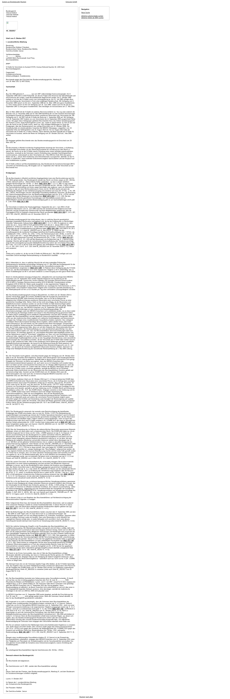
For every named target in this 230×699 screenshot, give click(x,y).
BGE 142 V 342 (57, 609)
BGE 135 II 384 (44, 184)
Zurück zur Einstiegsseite (11, 2)
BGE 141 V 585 (22, 201)
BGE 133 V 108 (36, 268)
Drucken (23, 2)
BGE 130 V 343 (53, 228)
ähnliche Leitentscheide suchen (92, 16)
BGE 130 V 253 (59, 212)
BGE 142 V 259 (67, 245)
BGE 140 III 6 (69, 474)
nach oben (89, 697)
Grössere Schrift (71, 2)
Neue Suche (85, 13)
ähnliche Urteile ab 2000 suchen (92, 18)
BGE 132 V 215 (39, 223)
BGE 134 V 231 (48, 196)
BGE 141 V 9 (67, 237)
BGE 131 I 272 (11, 447)
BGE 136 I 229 (24, 632)
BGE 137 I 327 (66, 422)
